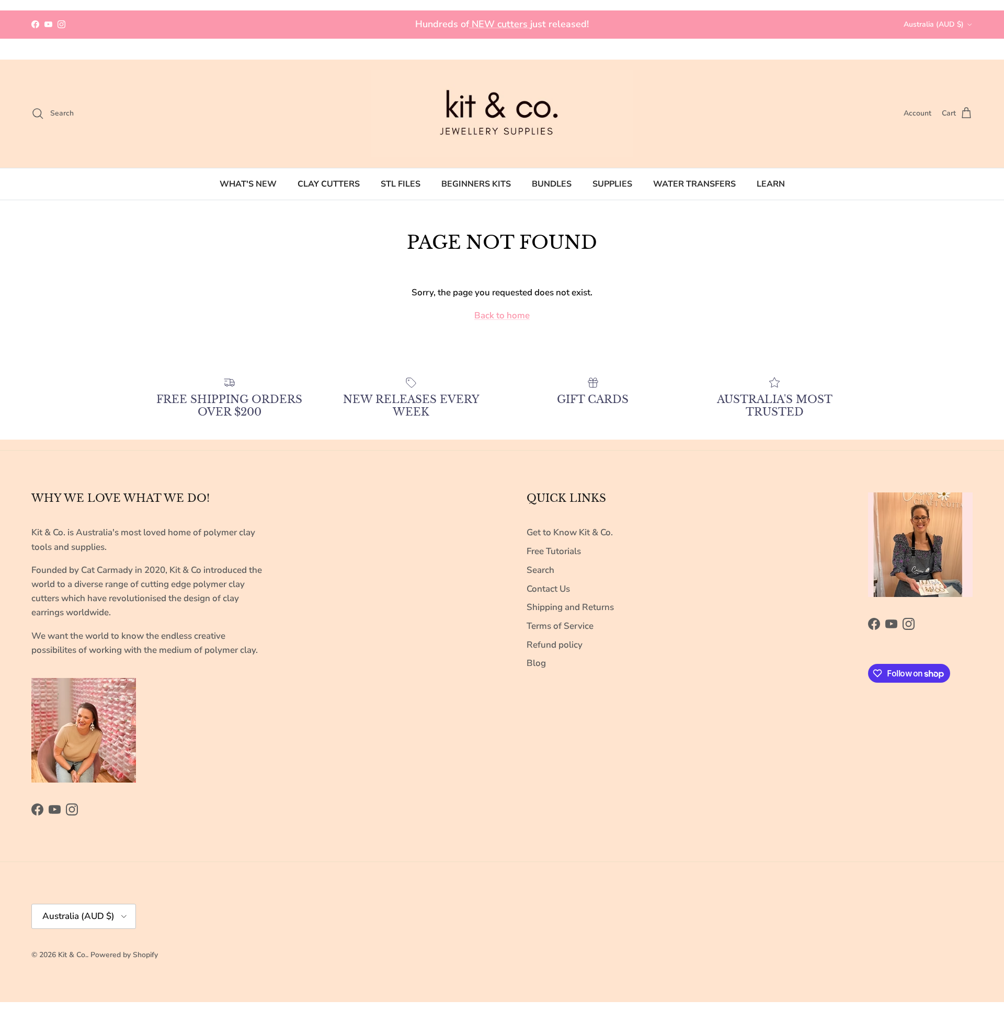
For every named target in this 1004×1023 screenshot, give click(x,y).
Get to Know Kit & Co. (570, 532)
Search (540, 570)
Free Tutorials (554, 551)
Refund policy (555, 645)
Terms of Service (560, 626)
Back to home (502, 315)
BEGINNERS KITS (476, 184)
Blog (536, 663)
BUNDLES (552, 184)
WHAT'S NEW (248, 184)
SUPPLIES (612, 184)
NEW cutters (499, 24)
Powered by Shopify (124, 955)
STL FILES (400, 184)
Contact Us (548, 589)
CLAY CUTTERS (329, 184)
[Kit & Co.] (502, 113)
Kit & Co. (72, 955)
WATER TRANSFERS (694, 184)
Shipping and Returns (570, 607)
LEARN (771, 184)
